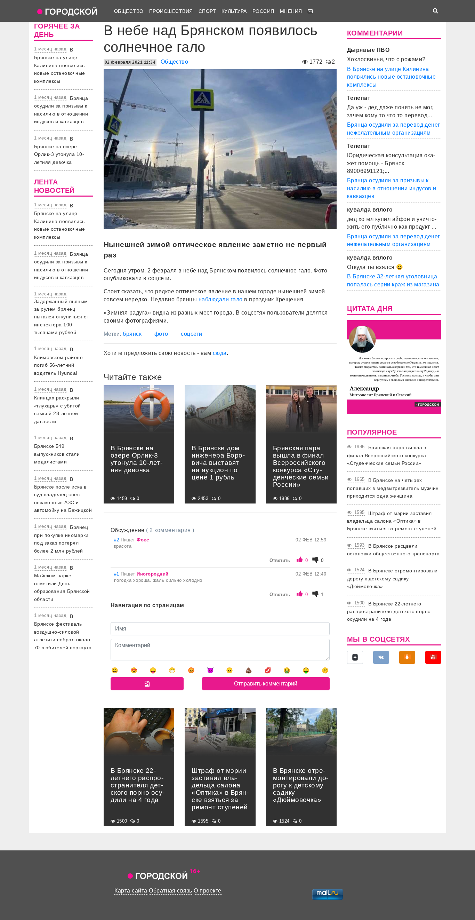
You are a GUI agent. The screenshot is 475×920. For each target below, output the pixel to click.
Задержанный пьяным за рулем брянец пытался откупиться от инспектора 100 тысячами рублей (61, 317)
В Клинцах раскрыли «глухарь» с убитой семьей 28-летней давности (57, 405)
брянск (132, 334)
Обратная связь (170, 891)
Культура (234, 11)
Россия (263, 11)
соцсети (191, 334)
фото (161, 334)
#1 (117, 574)
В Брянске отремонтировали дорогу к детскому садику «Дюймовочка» (392, 578)
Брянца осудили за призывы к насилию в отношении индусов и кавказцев (391, 188)
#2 (117, 539)
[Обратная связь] (310, 11)
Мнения (291, 11)
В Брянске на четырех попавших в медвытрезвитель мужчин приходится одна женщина (393, 488)
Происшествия (171, 11)
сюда (220, 353)
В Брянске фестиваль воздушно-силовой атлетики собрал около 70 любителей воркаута (62, 631)
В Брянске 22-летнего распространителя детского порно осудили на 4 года (389, 611)
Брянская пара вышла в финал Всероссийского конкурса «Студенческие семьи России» (386, 455)
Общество (129, 11)
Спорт (207, 11)
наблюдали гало (221, 299)
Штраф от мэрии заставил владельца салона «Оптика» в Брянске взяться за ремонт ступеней (391, 521)
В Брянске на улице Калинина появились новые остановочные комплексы (59, 65)
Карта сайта (130, 891)
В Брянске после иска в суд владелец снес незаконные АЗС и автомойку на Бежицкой (63, 494)
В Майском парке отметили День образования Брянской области (62, 583)
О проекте (207, 891)
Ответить (279, 560)
